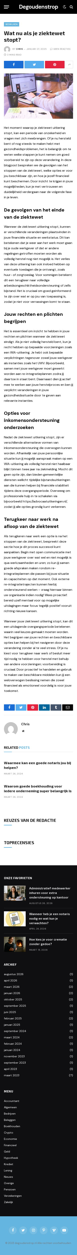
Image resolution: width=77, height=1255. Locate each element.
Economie (10, 1139)
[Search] (71, 7)
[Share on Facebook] (13, 64)
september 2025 (15, 1006)
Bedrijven (12, 24)
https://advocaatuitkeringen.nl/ (45, 501)
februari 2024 (13, 1043)
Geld (7, 1151)
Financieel (10, 1145)
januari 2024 (12, 1050)
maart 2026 (12, 987)
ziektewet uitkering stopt (40, 227)
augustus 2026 (13, 974)
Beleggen (10, 1120)
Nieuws (8, 1177)
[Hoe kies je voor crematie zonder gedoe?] (15, 944)
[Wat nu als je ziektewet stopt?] (38, 96)
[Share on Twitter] (34, 64)
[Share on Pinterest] (55, 64)
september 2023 (15, 1062)
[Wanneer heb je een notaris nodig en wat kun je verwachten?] (15, 918)
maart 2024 (12, 1037)
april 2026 (10, 980)
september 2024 (15, 1031)
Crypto (8, 1132)
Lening (8, 1170)
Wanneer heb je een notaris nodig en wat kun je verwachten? (49, 918)
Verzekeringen (13, 1196)
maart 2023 (11, 1075)
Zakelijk (8, 1202)
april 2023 (10, 1069)
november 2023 (14, 1056)
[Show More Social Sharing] (69, 64)
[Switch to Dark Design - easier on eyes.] (64, 7)
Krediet (8, 1164)
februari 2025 (13, 1018)
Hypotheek (11, 1158)
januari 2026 (12, 993)
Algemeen (10, 1107)
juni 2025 (10, 1012)
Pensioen (10, 1189)
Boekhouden (12, 1126)
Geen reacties (62, 49)
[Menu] (6, 7)
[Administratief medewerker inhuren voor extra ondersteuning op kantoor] (15, 893)
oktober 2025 (13, 999)
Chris (19, 49)
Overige (9, 1183)
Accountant (11, 1101)
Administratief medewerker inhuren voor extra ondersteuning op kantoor (49, 892)
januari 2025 (12, 1024)
